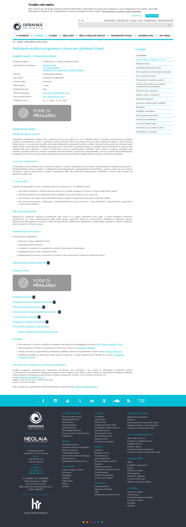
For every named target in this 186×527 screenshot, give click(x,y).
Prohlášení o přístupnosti (137, 465)
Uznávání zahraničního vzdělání (151, 103)
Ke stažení (131, 503)
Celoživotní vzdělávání (146, 120)
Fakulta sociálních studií (71, 417)
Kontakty (65, 486)
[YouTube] (67, 401)
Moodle (133, 20)
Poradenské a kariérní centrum (150, 80)
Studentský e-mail (102, 453)
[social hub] (142, 401)
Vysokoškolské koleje (70, 453)
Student (55, 36)
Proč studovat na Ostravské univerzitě (153, 72)
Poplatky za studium (145, 111)
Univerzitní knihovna (70, 445)
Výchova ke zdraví (51, 68)
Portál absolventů (102, 486)
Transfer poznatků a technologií (140, 449)
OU (14, 42)
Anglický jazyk (49, 65)
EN (82, 20)
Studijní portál (150, 20)
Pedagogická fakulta (70, 419)
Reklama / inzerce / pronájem (139, 482)
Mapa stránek (109, 20)
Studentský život (101, 439)
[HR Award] (35, 506)
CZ (79, 20)
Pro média (165, 36)
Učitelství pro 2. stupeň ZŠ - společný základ (63, 70)
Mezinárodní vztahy (123, 36)
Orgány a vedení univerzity (73, 470)
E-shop (130, 468)
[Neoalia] (35, 439)
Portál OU (99, 450)
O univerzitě (24, 36)
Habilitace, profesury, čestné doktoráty (142, 425)
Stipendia (140, 107)
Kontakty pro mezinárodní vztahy (140, 428)
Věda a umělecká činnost (93, 36)
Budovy (65, 484)
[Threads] (104, 401)
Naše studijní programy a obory (36, 42)
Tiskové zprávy (133, 495)
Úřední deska (67, 481)
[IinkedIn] (92, 401)
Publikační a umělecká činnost (139, 441)
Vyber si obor (100, 419)
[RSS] (128, 401)
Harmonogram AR (102, 459)
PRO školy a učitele (135, 471)
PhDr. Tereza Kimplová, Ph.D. (109, 344)
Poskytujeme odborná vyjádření (140, 497)
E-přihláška (141, 55)
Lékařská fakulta (69, 428)
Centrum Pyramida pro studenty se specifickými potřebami (150, 85)
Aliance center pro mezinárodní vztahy (142, 423)
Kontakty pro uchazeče (146, 132)
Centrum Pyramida (113, 352)
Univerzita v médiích (135, 500)
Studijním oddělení (86, 348)
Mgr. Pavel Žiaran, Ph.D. (54, 97)
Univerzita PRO (147, 36)
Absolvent (70, 36)
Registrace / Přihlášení (103, 489)
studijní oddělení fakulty (86, 387)
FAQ (96, 492)
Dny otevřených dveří (145, 76)
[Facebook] (43, 401)
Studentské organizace (104, 475)
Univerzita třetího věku (146, 124)
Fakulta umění (68, 422)
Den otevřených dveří (103, 436)
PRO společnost (133, 473)
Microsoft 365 (122, 20)
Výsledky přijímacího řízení (148, 68)
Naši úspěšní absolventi (147, 115)
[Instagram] (55, 401)
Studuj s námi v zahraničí (147, 95)
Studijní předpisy (101, 472)
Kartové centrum (68, 459)
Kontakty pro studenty (104, 478)
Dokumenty (66, 473)
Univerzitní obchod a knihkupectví (75, 447)
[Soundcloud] (116, 401)
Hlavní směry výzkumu (136, 438)
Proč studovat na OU (103, 433)
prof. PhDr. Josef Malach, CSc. (56, 93)
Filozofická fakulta (69, 425)
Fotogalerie (66, 475)
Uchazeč (41, 36)
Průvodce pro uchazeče (147, 91)
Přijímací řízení (143, 64)
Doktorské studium (144, 99)
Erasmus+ (131, 420)
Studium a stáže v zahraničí (106, 461)
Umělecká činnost (134, 444)
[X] (80, 401)
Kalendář (65, 478)
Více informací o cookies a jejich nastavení (121, 11)
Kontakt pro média (135, 492)
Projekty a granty (134, 447)
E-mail (140, 20)
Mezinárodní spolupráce (137, 417)
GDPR (129, 462)
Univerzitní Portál (165, 20)
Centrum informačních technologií (76, 456)
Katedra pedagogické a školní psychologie (38, 332)
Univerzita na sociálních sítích (149, 128)
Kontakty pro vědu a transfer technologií (143, 452)
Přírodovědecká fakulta (71, 430)
